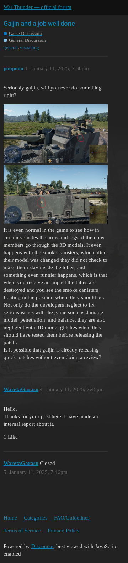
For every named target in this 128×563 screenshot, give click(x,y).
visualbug (29, 47)
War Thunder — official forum (37, 7)
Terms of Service (22, 530)
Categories (35, 518)
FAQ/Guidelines (72, 518)
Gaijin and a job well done (39, 23)
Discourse (42, 546)
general (11, 47)
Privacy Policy (64, 530)
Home (10, 518)
